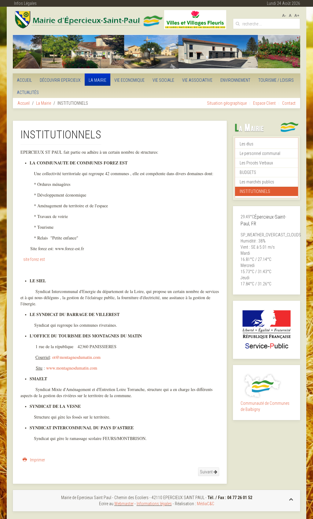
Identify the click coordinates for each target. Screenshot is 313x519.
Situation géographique (227, 103)
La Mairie (97, 80)
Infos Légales (25, 3)
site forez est (34, 259)
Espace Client (264, 103)
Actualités (28, 92)
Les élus (246, 143)
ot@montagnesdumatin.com (76, 357)
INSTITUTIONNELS (255, 191)
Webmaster (124, 503)
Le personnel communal (260, 153)
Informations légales (154, 503)
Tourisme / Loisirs (276, 80)
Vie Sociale (163, 80)
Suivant (207, 471)
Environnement (235, 80)
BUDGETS (248, 172)
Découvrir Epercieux (60, 80)
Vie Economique (129, 80)
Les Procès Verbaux (256, 162)
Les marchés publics (257, 181)
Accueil (24, 80)
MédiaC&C (205, 503)
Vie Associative (197, 80)
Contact (289, 103)
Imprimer (37, 459)
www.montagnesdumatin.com (71, 368)
